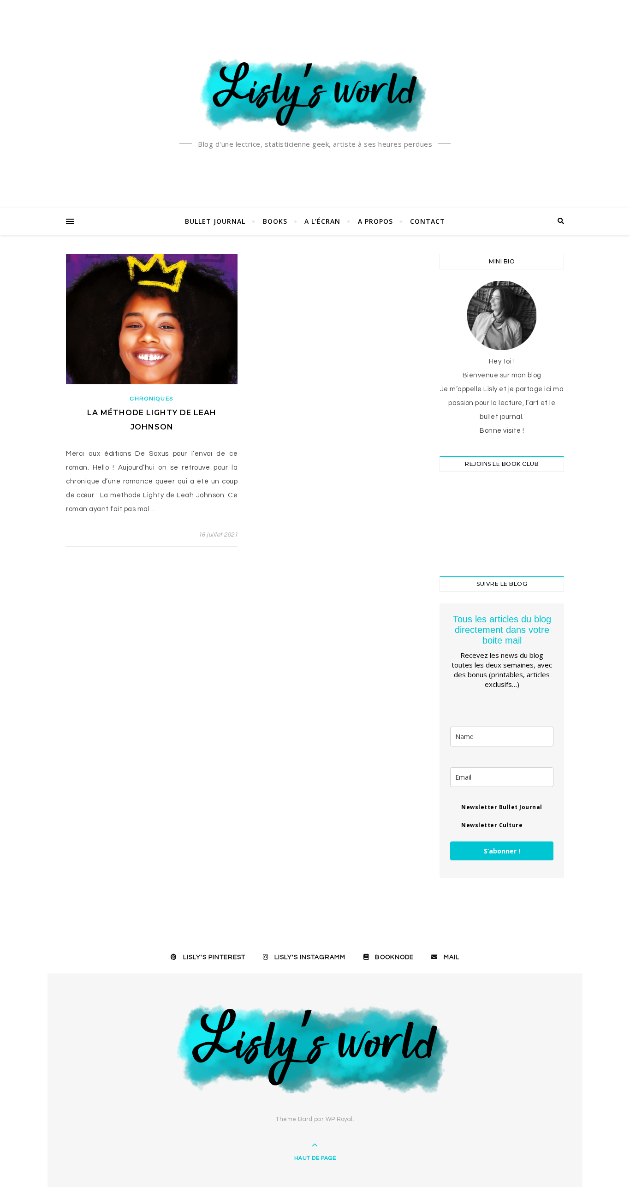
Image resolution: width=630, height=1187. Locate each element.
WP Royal (339, 1119)
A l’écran (322, 221)
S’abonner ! (502, 851)
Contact (427, 221)
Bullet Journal (215, 221)
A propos (375, 221)
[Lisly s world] (315, 94)
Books (275, 221)
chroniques (151, 399)
